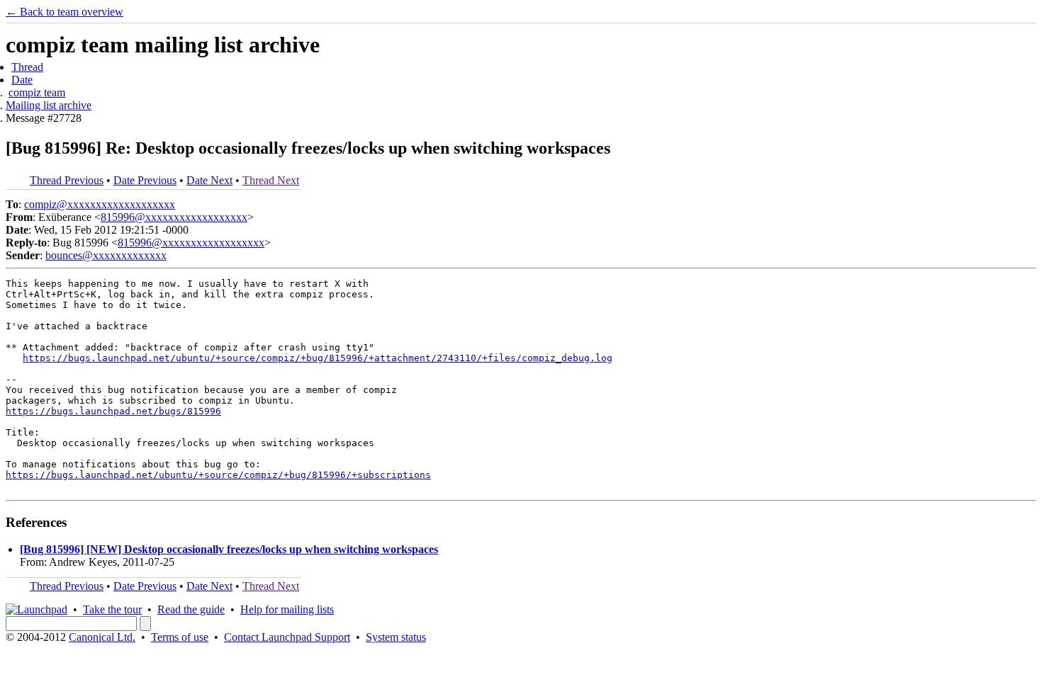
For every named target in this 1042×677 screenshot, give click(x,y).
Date (22, 80)
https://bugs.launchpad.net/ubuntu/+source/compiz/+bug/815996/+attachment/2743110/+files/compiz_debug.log (317, 358)
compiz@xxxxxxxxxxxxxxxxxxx (99, 204)
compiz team (37, 92)
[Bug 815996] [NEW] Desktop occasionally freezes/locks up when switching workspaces (229, 549)
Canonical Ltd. (102, 637)
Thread (27, 67)
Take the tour (112, 609)
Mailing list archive (48, 105)
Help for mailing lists (287, 609)
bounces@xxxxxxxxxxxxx (106, 255)
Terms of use (179, 637)
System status (396, 637)
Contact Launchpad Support (287, 637)
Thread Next (270, 180)
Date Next (209, 180)
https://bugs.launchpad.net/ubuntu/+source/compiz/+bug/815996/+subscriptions (218, 475)
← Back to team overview (64, 12)
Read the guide (191, 609)
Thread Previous (66, 180)
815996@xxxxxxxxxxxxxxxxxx (174, 217)
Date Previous (145, 180)
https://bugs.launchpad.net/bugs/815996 (113, 411)
